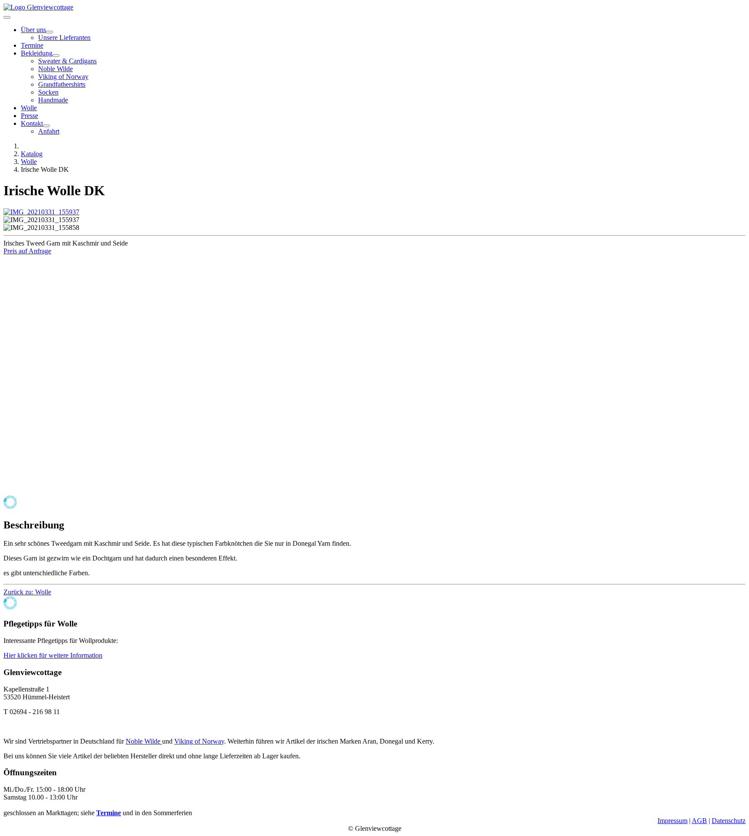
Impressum (672, 820)
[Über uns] (49, 32)
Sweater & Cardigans (67, 61)
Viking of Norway (63, 76)
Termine (32, 45)
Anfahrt (48, 131)
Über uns (33, 29)
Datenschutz (729, 820)
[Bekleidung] (55, 55)
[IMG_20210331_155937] (41, 212)
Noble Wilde (55, 68)
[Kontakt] (46, 126)
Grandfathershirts (61, 84)
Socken (48, 92)
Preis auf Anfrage (27, 251)
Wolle (29, 107)
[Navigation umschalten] (6, 17)
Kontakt (32, 123)
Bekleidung (36, 53)
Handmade (53, 100)
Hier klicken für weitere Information (52, 655)
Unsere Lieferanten (64, 37)
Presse (29, 115)
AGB (699, 820)
